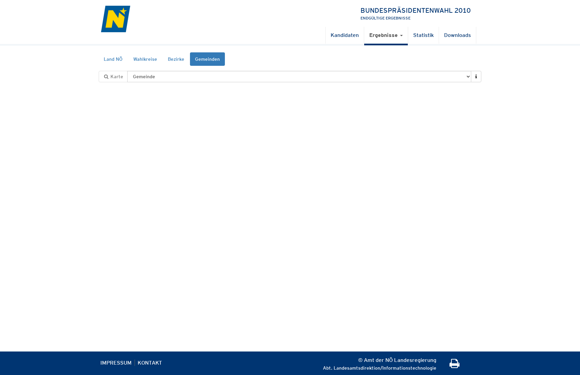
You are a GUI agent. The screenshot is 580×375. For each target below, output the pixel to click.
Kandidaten (345, 35)
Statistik (423, 35)
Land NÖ (113, 59)
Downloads (457, 35)
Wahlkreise (145, 59)
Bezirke (176, 59)
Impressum (116, 363)
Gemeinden (207, 59)
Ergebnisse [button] (384, 35)
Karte (116, 76)
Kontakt (150, 363)
